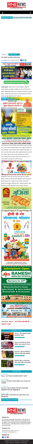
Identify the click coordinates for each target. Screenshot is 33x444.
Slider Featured (13, 54)
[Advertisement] (16, 36)
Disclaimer (17, 442)
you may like (16, 371)
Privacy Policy (24, 442)
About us (12, 442)
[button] (2, 13)
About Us (5, 417)
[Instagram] (8, 437)
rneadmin (5, 60)
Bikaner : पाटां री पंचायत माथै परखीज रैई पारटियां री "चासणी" (14, 376)
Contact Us (6, 428)
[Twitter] (5, 437)
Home (4, 54)
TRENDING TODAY (16, 330)
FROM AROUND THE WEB (10, 399)
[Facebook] (3, 437)
